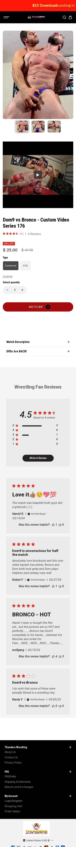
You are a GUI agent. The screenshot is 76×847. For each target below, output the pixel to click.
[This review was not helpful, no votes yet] (60, 524)
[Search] (64, 17)
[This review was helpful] (53, 656)
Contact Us (11, 757)
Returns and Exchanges (19, 786)
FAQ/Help (10, 776)
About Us (10, 752)
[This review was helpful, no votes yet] (53, 706)
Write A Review (38, 458)
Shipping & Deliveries (18, 781)
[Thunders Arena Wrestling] (36, 17)
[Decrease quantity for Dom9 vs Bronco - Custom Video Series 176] (7, 289)
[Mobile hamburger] (7, 17)
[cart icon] (70, 17)
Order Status (12, 811)
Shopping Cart (13, 806)
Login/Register (13, 800)
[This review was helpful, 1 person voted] (53, 524)
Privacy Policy (13, 762)
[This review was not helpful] (60, 656)
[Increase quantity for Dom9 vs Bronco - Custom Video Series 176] (22, 289)
